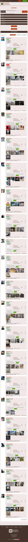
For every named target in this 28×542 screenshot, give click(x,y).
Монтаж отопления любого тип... (11, 265)
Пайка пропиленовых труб (16, 290)
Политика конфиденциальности (14, 534)
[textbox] (14, 11)
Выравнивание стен (9, 47)
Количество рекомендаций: (16, 45)
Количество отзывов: (15, 44)
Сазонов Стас (8, 302)
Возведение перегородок (10, 361)
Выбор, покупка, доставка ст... (10, 455)
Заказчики (11, 527)
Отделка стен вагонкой (10, 74)
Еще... (15, 74)
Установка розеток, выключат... (11, 122)
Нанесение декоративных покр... (11, 362)
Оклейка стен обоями (16, 147)
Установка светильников (19, 122)
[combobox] (6, 1)
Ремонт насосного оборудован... (11, 175)
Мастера (7, 527)
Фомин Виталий (8, 190)
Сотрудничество (16, 527)
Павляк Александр (8, 38)
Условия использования (14, 535)
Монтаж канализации (9, 99)
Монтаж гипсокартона (9, 147)
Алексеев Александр (8, 114)
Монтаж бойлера (9, 388)
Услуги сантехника (9, 290)
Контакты (21, 527)
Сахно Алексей (8, 139)
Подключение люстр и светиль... (11, 337)
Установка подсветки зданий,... (20, 407)
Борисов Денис (8, 327)
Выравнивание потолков (17, 47)
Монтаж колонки (18, 387)
